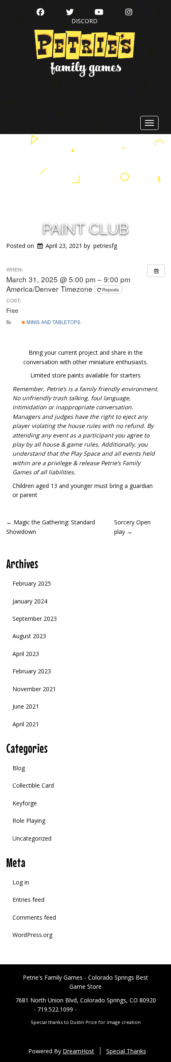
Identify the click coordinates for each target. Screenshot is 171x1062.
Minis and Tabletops (53, 322)
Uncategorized (31, 838)
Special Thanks (126, 1051)
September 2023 (34, 618)
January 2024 (29, 601)
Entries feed (28, 899)
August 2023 (29, 636)
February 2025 (31, 583)
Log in (20, 882)
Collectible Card (33, 785)
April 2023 (25, 654)
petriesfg (105, 246)
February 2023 (31, 671)
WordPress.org (32, 935)
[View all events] (156, 270)
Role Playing (28, 820)
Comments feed (34, 917)
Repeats (110, 289)
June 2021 (25, 706)
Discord (84, 21)
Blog (18, 768)
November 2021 (34, 689)
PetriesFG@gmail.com (108, 1009)
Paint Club (85, 228)
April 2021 (25, 724)
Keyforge (24, 803)
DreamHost (78, 1051)
